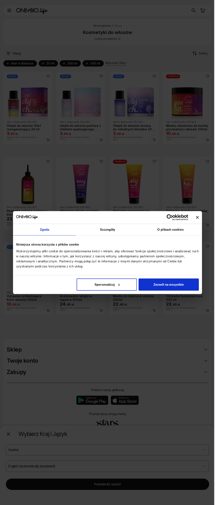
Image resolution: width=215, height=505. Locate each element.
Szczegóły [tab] (107, 229)
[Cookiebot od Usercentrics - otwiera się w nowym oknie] (169, 217)
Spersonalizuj (104, 284)
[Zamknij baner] (197, 217)
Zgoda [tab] (44, 229)
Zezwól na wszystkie (168, 284)
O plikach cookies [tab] (170, 229)
